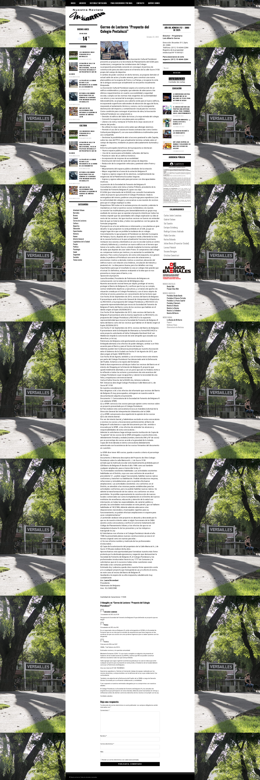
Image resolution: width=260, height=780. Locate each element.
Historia (76, 233)
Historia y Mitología (98, 3)
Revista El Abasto (173, 305)
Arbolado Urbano (78, 210)
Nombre (103, 736)
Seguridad (76, 254)
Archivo (82, 3)
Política (75, 246)
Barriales (76, 212)
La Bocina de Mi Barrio (174, 320)
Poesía (75, 244)
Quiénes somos (154, 3)
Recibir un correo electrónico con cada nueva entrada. (120, 760)
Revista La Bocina (173, 308)
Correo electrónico (107, 744)
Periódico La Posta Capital (176, 300)
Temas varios (77, 260)
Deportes (76, 226)
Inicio (73, 3)
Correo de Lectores (79, 220)
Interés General (78, 239)
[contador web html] (177, 79)
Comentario (105, 710)
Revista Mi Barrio (173, 313)
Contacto (140, 3)
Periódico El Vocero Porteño (176, 298)
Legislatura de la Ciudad (81, 241)
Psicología (76, 249)
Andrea (106, 641)
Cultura (75, 223)
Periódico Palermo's (173, 303)
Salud (75, 252)
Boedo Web (170, 286)
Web (101, 752)
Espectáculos (77, 231)
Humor (75, 236)
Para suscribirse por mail (122, 3)
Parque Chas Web (173, 288)
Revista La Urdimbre (174, 310)
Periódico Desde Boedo (174, 295)
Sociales (76, 257)
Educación (76, 228)
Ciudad (75, 218)
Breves (75, 215)
